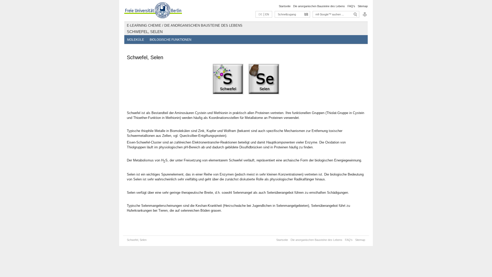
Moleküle (135, 40)
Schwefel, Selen (145, 31)
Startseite (285, 6)
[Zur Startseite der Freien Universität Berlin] (153, 10)
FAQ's (351, 6)
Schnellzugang (287, 14)
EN (267, 14)
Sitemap (363, 6)
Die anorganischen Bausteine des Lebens (319, 6)
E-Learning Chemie (144, 25)
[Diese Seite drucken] (365, 16)
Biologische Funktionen (170, 40)
